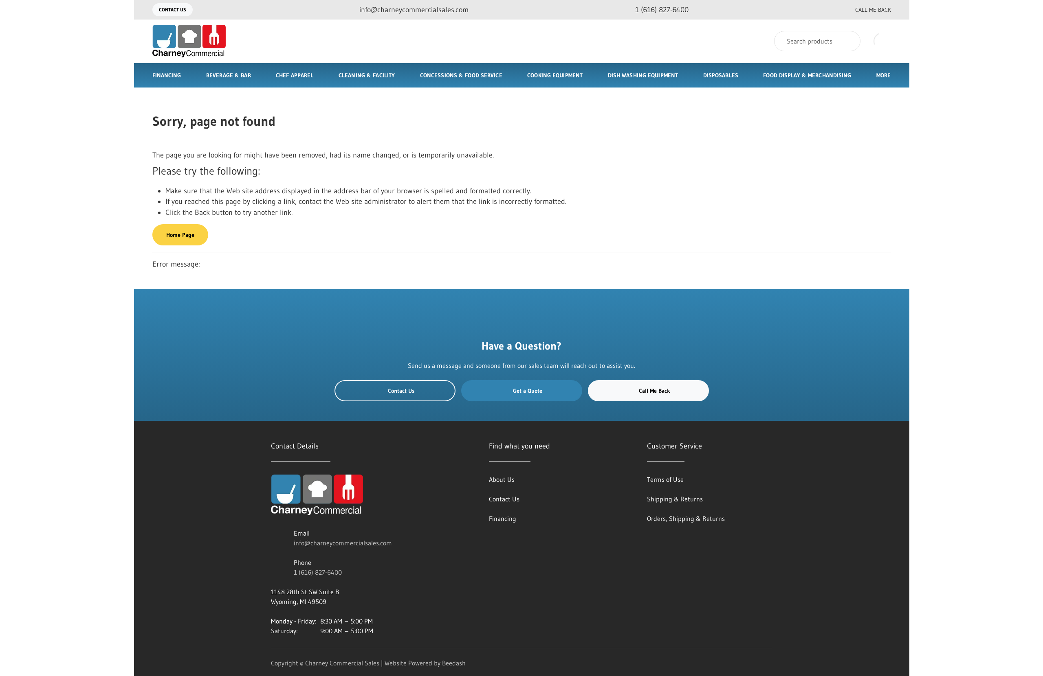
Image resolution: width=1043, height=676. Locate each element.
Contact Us (172, 10)
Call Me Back (873, 9)
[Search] (848, 41)
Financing (166, 75)
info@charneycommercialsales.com (343, 543)
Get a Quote (527, 390)
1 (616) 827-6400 (318, 572)
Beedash (454, 663)
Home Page (180, 234)
